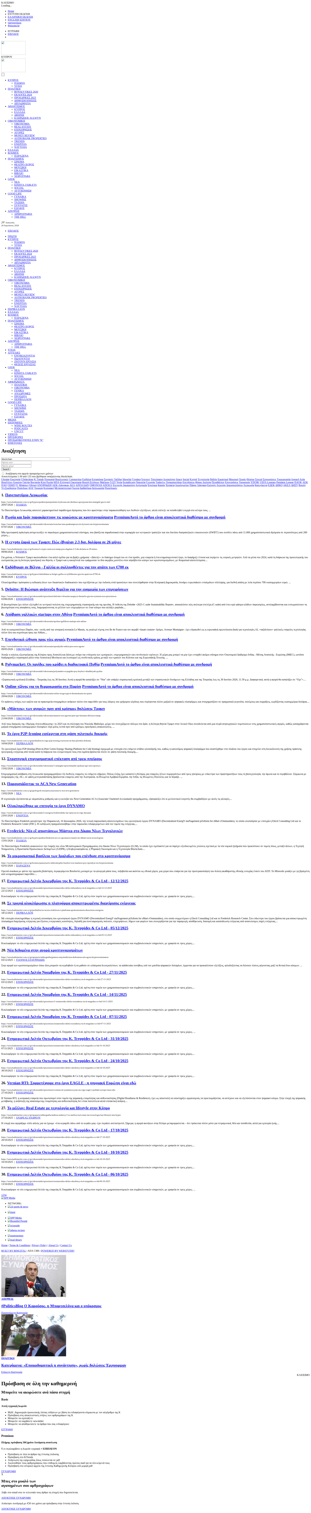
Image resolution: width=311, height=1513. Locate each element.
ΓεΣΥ (113, 482)
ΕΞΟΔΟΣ (19, 208)
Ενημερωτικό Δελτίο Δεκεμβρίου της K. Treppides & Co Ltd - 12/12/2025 (67, 881)
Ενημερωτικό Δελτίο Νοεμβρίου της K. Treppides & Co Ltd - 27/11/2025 (67, 972)
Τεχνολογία (203, 479)
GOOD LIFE (15, 193)
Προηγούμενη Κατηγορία (14, 1312)
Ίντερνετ (145, 479)
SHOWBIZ (20, 199)
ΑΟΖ (31, 488)
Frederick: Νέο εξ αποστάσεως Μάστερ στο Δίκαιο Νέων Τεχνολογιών (65, 831)
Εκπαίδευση (129, 482)
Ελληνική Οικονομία (70, 482)
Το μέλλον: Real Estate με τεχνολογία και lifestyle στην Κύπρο (58, 1108)
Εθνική (33, 485)
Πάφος (193, 485)
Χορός (242, 479)
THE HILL (20, 217)
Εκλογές (211, 485)
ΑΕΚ (305, 482)
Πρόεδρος (22, 488)
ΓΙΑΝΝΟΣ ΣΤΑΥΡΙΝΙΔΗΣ (30, 960)
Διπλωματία (98, 488)
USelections (27, 479)
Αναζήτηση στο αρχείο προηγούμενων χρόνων (29, 473)
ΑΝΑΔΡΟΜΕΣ (22, 393)
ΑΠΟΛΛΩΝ (82, 485)
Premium (169, 517)
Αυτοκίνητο (169, 479)
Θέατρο (250, 479)
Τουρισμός (244, 482)
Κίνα (43, 482)
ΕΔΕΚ (271, 485)
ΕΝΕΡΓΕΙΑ (20, 144)
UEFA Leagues (268, 482)
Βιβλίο (213, 479)
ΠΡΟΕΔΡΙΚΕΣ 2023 (25, 97)
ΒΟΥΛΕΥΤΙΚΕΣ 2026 (26, 91)
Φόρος (198, 482)
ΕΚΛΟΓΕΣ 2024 (23, 94)
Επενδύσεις (189, 482)
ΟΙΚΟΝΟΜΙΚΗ (16, 120)
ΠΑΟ (4, 485)
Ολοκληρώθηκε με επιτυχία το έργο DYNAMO (46, 806)
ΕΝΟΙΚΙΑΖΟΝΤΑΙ (24, 355)
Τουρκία (38, 488)
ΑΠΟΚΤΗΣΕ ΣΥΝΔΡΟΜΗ (16, 1498)
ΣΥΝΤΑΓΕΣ (21, 205)
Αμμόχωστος (182, 485)
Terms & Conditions (19, 1245)
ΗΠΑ (56, 482)
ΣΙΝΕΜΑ (19, 161)
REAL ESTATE (22, 126)
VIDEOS (12, 434)
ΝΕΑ (17, 182)
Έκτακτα (170, 485)
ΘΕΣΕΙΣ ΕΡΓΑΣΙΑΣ (25, 364)
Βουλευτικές (61, 479)
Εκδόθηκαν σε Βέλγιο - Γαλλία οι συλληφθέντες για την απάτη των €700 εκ (67, 567)
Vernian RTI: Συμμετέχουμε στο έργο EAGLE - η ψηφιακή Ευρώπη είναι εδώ (71, 1083)
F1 (17, 485)
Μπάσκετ (24, 485)
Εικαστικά (223, 479)
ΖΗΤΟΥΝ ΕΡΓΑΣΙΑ (25, 361)
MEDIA (12, 419)
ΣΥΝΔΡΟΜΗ (8, 1471)
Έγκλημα (152, 485)
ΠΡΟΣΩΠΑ (20, 396)
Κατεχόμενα (261, 485)
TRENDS (19, 141)
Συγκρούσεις (269, 479)
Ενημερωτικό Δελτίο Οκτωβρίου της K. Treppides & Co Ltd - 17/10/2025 (67, 1130)
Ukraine (5, 479)
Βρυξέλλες (7, 482)
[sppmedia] (8, 1198)
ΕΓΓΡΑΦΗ (7, 1429)
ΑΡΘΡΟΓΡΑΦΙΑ (23, 214)
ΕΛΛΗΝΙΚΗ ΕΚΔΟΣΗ (20, 17)
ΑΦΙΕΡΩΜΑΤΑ (16, 381)
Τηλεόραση (157, 479)
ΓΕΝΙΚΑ (19, 390)
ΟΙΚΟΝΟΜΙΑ (22, 123)
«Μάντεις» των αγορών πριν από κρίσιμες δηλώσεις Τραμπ (56, 708)
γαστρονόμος (14, 22)
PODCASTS (21, 428)
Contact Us (66, 1245)
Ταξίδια (118, 479)
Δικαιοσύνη (129, 485)
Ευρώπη (17, 482)
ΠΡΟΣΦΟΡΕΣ (15, 437)
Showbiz (127, 479)
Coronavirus (75, 479)
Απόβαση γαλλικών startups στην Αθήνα (38, 614)
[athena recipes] (16, 1230)
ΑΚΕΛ (287, 485)
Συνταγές (108, 479)
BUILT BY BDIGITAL (13, 1250)
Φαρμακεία (13, 25)
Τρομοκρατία (284, 479)
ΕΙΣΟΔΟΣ (13, 34)
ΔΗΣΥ (294, 485)
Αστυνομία (141, 485)
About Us (53, 1245)
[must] (11, 1212)
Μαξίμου (104, 482)
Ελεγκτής (117, 485)
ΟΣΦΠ (11, 485)
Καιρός (161, 485)
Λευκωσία (248, 485)
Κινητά (193, 479)
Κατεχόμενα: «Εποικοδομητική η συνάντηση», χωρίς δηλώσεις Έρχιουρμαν (63, 1365)
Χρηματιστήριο (174, 482)
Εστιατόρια (97, 479)
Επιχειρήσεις (231, 482)
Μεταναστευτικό (63, 488)
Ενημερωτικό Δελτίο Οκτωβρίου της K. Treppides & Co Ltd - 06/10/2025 (67, 1174)
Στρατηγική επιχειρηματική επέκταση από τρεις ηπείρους (54, 759)
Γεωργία (150, 482)
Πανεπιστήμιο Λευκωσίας (26, 495)
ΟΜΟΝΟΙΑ (96, 485)
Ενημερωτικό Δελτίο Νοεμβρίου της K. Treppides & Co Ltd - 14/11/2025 (67, 994)
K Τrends (39, 479)
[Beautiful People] (17, 1221)
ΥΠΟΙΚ (255, 482)
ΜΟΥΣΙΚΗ (20, 167)
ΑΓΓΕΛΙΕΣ (14, 352)
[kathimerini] (15, 1217)
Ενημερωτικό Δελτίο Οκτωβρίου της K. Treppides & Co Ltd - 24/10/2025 (67, 1061)
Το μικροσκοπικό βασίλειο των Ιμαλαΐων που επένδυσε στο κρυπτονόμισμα (68, 856)
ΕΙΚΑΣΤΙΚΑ (21, 170)
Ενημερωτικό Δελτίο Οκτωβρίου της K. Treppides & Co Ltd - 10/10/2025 (67, 1152)
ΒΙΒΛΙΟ (18, 173)
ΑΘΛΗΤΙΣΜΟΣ (16, 106)
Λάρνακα (202, 485)
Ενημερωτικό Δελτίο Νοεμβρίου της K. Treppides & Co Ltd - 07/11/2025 (67, 1016)
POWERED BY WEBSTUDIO (57, 1250)
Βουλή (302, 485)
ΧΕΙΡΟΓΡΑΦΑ (22, 176)
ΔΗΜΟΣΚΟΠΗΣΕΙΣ (25, 100)
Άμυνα (75, 488)
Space (179, 479)
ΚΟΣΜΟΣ (13, 153)
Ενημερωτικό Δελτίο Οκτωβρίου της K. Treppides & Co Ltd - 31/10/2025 (67, 1038)
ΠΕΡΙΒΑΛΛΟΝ (16, 309)
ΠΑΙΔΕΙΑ (19, 83)
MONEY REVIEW (24, 135)
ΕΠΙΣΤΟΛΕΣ (15, 443)
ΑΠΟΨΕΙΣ (13, 211)
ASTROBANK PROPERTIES (30, 138)
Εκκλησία (15, 479)
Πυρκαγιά (49, 479)
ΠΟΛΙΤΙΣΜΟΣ (16, 158)
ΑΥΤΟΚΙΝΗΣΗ (22, 190)
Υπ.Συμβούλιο (9, 488)
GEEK (11, 179)
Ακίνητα (206, 482)
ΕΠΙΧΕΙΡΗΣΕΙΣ (23, 129)
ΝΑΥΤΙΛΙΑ (20, 147)
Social (186, 479)
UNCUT (18, 431)
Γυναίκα (136, 479)
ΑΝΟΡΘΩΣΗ (44, 485)
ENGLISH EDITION (19, 19)
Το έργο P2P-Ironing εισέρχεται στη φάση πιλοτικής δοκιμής (57, 734)
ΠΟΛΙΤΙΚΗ (14, 88)
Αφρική (295, 479)
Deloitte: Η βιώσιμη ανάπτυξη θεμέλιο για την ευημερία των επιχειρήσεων (66, 589)
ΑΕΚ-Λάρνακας (60, 485)
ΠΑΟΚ (298, 482)
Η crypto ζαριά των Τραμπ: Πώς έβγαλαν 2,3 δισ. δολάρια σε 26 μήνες (63, 542)
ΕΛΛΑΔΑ (19, 112)
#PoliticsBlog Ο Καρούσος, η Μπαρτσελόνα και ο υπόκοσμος (51, 1306)
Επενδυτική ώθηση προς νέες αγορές (35, 639)
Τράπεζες (160, 482)
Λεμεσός (221, 485)
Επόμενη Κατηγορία (11, 1372)
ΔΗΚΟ (279, 485)
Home (11, 11)
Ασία (302, 479)
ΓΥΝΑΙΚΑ (20, 196)
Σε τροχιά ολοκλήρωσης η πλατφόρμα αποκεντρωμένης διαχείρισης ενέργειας (71, 903)
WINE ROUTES (23, 425)
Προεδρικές (111, 488)
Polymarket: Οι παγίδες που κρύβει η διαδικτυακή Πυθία (52, 664)
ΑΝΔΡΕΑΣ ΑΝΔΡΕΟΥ (28, 1117)
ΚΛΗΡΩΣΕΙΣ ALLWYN (27, 118)
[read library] (15, 1239)
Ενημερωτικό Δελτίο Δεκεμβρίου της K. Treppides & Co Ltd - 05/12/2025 (67, 928)
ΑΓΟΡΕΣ (19, 132)
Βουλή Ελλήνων (90, 482)
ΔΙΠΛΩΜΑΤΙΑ (22, 103)
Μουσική (233, 479)
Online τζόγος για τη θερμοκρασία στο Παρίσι (43, 686)
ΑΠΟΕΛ (107, 485)
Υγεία (119, 482)
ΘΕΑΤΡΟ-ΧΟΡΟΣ (24, 164)
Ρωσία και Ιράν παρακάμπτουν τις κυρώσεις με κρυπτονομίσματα (59, 517)
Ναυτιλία (140, 482)
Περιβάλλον (218, 482)
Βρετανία (35, 482)
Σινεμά (258, 479)
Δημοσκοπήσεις (234, 485)
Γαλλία (26, 482)
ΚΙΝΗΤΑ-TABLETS (25, 185)
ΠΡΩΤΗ (12, 236)
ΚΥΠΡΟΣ (13, 80)
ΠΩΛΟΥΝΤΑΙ (22, 358)
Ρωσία (49, 482)
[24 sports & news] (18, 1206)
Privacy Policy (39, 1245)
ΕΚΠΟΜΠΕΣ (15, 422)
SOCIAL (19, 187)
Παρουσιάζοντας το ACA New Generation (41, 784)
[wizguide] (14, 1225)
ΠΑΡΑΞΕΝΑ (21, 155)
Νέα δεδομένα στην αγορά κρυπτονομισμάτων (45, 950)
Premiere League (285, 482)
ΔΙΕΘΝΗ (19, 115)
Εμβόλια (86, 479)
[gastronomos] (15, 1235)
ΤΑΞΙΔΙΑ (19, 202)
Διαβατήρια (85, 488)
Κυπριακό (48, 488)
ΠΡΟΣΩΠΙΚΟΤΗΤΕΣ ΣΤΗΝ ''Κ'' (25, 440)
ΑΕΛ (72, 485)
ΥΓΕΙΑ (18, 86)
